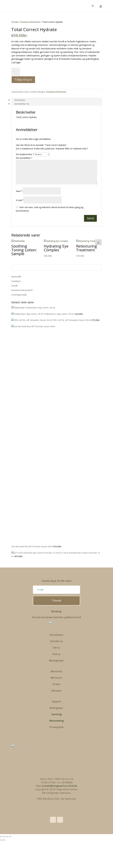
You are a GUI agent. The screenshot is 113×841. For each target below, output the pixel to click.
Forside (14, 22)
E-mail (20, 200)
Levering (56, 714)
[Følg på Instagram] (60, 820)
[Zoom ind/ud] (1, 836)
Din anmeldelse (24, 158)
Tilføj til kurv (23, 80)
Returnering (56, 720)
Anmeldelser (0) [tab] (21, 103)
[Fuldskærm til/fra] (4, 836)
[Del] (7, 836)
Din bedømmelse (25, 154)
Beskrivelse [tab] (19, 100)
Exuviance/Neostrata (30, 22)
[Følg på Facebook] (53, 820)
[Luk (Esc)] (10, 836)
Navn (19, 191)
